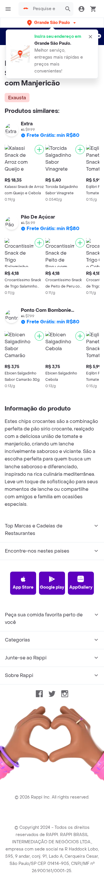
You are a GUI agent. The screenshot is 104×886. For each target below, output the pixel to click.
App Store (23, 587)
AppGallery (80, 587)
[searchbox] (45, 9)
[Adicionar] (39, 149)
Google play (52, 587)
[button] (52, 22)
